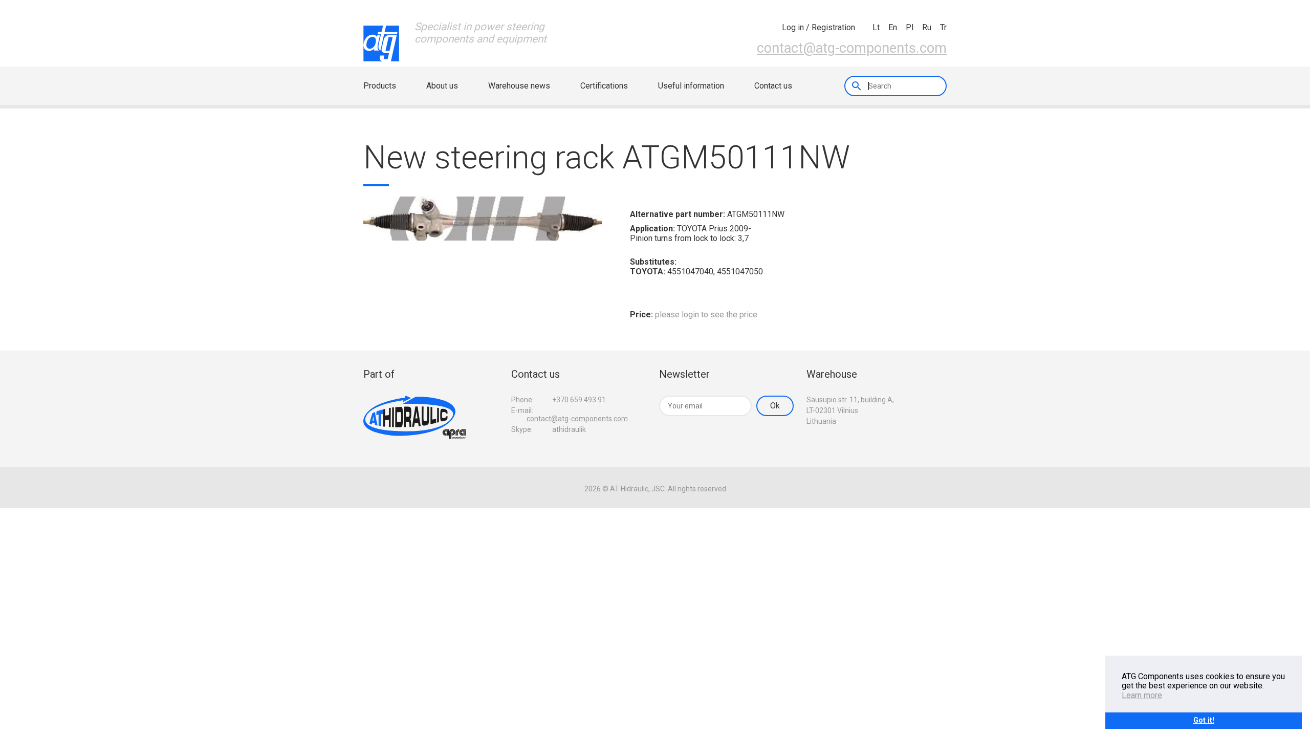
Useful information (691, 86)
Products (379, 86)
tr (943, 27)
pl (909, 27)
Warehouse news (519, 86)
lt (876, 27)
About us (442, 86)
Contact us (773, 86)
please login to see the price (706, 314)
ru (926, 27)
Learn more (1142, 695)
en (892, 27)
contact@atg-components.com (852, 48)
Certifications (604, 86)
